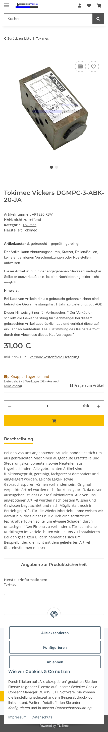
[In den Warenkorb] (8, 54)
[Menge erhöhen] (98, 406)
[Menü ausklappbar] (6, 3)
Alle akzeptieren (55, 633)
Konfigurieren (55, 647)
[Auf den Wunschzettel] (93, 66)
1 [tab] (51, 167)
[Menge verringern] (9, 406)
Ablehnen (55, 662)
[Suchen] (98, 18)
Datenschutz (42, 717)
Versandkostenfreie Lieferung (54, 357)
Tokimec (29, 224)
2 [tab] (56, 167)
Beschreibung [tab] (18, 439)
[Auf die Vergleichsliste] (80, 66)
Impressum (17, 717)
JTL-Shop (63, 725)
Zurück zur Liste (19, 38)
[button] (79, 6)
